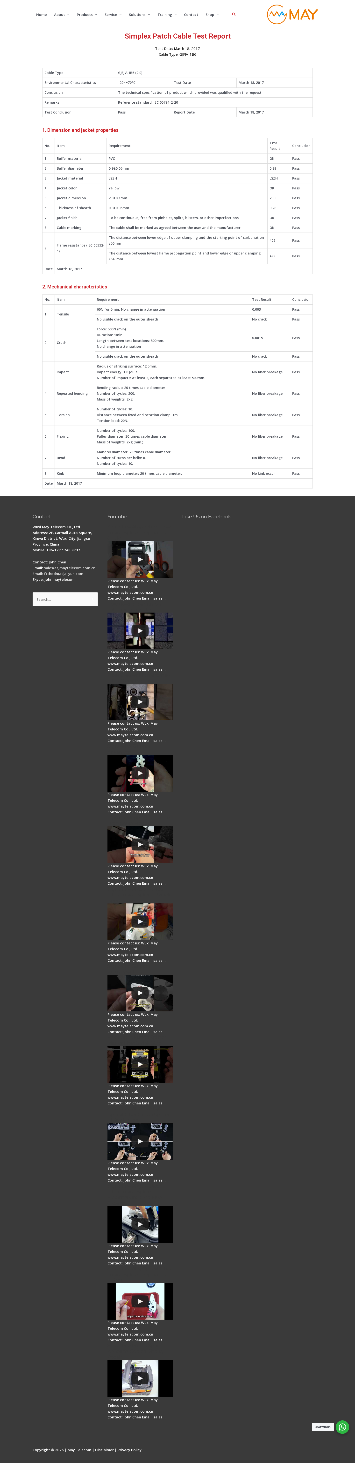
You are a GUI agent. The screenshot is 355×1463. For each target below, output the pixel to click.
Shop (210, 14)
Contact (191, 14)
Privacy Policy (130, 1449)
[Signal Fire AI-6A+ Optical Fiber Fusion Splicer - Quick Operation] (140, 921)
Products (85, 14)
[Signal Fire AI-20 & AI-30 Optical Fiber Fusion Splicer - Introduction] (140, 1141)
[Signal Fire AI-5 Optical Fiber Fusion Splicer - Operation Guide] (140, 559)
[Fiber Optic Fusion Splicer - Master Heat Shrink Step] (140, 1064)
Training (164, 14)
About (59, 14)
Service (111, 14)
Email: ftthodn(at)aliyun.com (58, 573)
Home (41, 14)
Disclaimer (104, 1449)
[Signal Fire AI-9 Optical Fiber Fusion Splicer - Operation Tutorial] (140, 1301)
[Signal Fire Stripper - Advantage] (140, 773)
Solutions (137, 14)
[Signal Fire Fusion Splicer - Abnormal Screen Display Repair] (140, 1378)
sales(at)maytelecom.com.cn (69, 567)
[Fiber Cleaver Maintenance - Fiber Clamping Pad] (140, 702)
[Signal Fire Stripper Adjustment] (140, 993)
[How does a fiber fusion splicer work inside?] (140, 631)
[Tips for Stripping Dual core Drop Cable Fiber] (140, 844)
